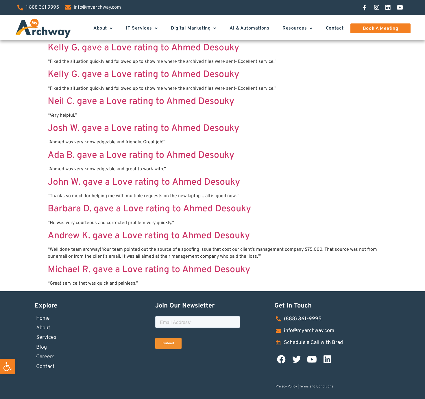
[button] (7, 366)
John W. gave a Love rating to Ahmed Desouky (144, 182)
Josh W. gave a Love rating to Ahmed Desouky (143, 128)
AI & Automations (249, 28)
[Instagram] (379, 7)
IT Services (139, 28)
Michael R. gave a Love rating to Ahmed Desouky (149, 270)
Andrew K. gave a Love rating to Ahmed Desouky (149, 236)
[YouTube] (402, 7)
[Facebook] (368, 7)
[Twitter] (297, 359)
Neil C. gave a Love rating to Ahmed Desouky (141, 101)
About (100, 28)
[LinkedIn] (390, 7)
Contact (335, 28)
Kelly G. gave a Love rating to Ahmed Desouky (143, 48)
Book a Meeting (380, 29)
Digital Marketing (190, 28)
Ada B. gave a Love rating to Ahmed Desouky (141, 155)
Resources (294, 28)
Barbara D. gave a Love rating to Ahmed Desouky (149, 209)
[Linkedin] (327, 359)
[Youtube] (312, 359)
